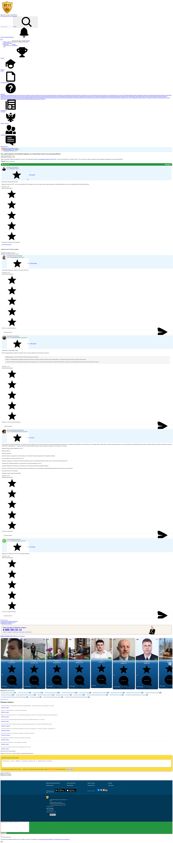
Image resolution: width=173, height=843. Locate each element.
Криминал (89, 96)
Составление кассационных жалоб (69, 692)
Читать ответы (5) (10, 161)
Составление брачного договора (8, 692)
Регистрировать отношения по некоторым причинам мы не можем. (16, 737)
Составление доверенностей (24, 692)
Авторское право (21, 95)
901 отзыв (30, 437)
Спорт (130, 97)
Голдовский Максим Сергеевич (14, 539)
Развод (82, 97)
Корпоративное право (65, 96)
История (45, 96)
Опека (36, 97)
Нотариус (15, 97)
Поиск (17, 636)
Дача (101, 95)
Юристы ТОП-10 (7, 41)
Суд (146, 97)
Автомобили (4, 95)
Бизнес (60, 95)
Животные (132, 95)
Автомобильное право (12, 95)
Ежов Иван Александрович (12, 167)
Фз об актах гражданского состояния (9, 621)
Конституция (57, 96)
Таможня (149, 97)
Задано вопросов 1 (8, 149)
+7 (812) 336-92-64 (50, 810)
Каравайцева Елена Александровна (14, 255)
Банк (51, 95)
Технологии (155, 97)
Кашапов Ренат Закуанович (13, 336)
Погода (44, 97)
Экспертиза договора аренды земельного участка (97, 694)
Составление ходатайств (85, 692)
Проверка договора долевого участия (135, 692)
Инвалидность (10, 96)
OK (1, 841)
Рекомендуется (167, 164)
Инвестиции (17, 96)
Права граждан (59, 97)
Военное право (71, 95)
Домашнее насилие (114, 95)
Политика (48, 97)
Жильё (136, 95)
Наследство (148, 96)
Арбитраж (37, 95)
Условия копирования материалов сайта (58, 805)
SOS (4, 46)
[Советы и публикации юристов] (7, 13)
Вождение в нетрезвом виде (81, 95)
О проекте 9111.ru (91, 785)
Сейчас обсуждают (7, 43)
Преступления (66, 97)
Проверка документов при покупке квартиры (26, 694)
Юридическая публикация (39, 99)
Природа (72, 97)
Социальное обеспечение (114, 97)
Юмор (31, 99)
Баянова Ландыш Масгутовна (11, 148)
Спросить (11, 687)
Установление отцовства (6, 623)
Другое (121, 95)
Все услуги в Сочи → (5, 699)
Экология (22, 99)
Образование (27, 97)
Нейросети (160, 96)
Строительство (141, 97)
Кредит (85, 96)
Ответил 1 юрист (5, 707)
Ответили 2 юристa (5, 725)
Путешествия (77, 97)
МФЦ (140, 96)
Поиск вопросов (70, 785)
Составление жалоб (38, 692)
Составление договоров (35, 697)
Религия (86, 97)
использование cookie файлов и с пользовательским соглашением (54, 839)
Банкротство (55, 95)
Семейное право (104, 97)
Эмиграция (27, 99)
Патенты (40, 97)
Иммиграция (4, 96)
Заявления (158, 95)
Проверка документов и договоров (101, 692)
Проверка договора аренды (7, 694)
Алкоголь (33, 95)
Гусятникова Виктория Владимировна (15, 430)
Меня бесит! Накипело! (121, 96)
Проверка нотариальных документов (46, 694)
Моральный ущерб (134, 96)
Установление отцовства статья (8, 622)
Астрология (47, 95)
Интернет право (39, 96)
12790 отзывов (31, 343)
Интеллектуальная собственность (28, 96)
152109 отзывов (32, 263)
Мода (128, 96)
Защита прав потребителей (149, 95)
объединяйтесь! (13, 14)
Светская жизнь (91, 97)
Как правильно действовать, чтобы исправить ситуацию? (13, 742)
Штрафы (18, 99)
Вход (2, 39)
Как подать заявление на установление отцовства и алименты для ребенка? (17, 733)
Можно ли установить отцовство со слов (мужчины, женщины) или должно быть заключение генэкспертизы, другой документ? (29, 714)
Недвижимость (154, 96)
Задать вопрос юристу (7, 244)
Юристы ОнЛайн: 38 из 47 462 (8, 636)
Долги (108, 95)
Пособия (53, 97)
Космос (78, 96)
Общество (32, 97)
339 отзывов (31, 546)
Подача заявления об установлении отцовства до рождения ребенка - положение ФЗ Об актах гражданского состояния (27, 705)
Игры (170, 95)
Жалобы (127, 95)
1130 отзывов (31, 177)
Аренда (42, 95)
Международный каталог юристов (53, 782)
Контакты (110, 782)
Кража (81, 96)
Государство (91, 95)
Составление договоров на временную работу (53, 697)
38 (9, 773)
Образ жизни (21, 97)
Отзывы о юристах (50, 785)
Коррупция (73, 96)
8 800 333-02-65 (52, 769)
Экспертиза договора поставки (116, 694)
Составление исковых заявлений (52, 692)
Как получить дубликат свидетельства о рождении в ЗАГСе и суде (16, 746)
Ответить (3, 161)
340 (10, 774)
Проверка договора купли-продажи (153, 692)
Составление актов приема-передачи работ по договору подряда (14, 697)
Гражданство (97, 95)
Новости (11, 97)
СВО (96, 97)
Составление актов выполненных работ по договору (137, 694)
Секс (99, 97)
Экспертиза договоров (79, 694)
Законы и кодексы (91, 782)
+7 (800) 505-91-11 (50, 806)
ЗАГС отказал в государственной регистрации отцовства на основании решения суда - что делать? (23, 719)
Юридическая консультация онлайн (9, 16)
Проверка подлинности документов (63, 694)
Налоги (143, 96)
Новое (6, 44)
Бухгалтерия (65, 95)
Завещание (140, 95)
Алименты (28, 95)
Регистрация (22, 636)
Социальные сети (124, 97)
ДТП (124, 95)
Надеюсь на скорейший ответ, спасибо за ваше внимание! (14, 710)
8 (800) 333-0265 (26, 40)
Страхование (135, 97)
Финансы (6, 99)
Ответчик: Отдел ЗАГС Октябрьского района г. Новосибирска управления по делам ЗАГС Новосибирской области (26, 724)
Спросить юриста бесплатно (7, 37)
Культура (94, 96)
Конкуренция (50, 96)
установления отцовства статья (45, 159)
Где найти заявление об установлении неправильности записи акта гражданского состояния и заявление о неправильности (28, 728)
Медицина (113, 96)
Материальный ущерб (105, 96)
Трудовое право (161, 97)
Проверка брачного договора (117, 692)
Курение (98, 96)
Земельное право (165, 95)
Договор (105, 95)
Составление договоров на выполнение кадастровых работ (77, 697)
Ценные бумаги (12, 99)
